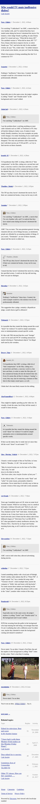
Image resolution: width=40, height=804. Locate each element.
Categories (11, 789)
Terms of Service (7, 793)
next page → (5, 714)
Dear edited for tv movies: (11, 754)
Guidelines (20, 789)
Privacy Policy (20, 793)
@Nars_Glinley (20, 704)
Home (3, 789)
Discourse (13, 799)
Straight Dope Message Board (11, 2)
